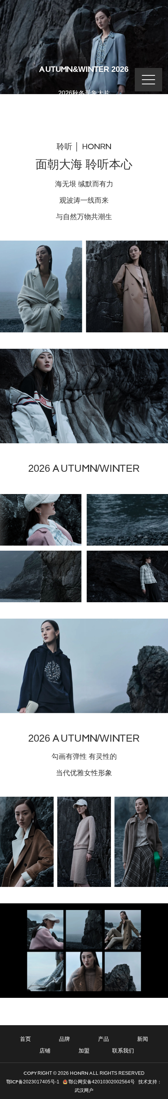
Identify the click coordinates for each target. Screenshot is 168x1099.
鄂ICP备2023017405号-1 (32, 1081)
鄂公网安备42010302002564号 (101, 1081)
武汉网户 (84, 1090)
